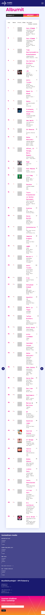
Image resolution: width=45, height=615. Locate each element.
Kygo (27, 162)
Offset (28, 148)
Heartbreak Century (30, 435)
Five (27, 289)
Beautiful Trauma (30, 280)
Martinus (29, 405)
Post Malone (30, 168)
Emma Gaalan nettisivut (6, 565)
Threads (3, 544)
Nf (27, 412)
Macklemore (30, 395)
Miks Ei (27, 484)
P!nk (28, 278)
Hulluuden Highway (30, 141)
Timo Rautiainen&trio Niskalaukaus (32, 52)
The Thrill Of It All (30, 122)
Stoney (27, 170)
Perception (28, 413)
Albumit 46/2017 (41, 368)
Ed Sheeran (30, 129)
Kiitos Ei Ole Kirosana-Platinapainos (29, 359)
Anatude (28, 84)
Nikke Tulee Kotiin (30, 463)
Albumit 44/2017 (3, 368)
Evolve (27, 240)
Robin (28, 101)
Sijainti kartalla (5, 586)
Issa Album (28, 441)
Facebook (3, 541)
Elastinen (29, 112)
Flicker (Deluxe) (29, 329)
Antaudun (28, 220)
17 (26, 229)
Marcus (28, 403)
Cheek (28, 114)
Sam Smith (29, 120)
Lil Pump (29, 175)
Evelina (29, 208)
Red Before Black (30, 347)
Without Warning (30, 157)
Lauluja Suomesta (30, 56)
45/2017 (30, 15)
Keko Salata (30, 367)
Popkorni (28, 73)
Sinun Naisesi (29, 380)
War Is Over (28, 65)
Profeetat (29, 109)
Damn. (27, 425)
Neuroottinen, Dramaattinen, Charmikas (29, 371)
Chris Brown (30, 517)
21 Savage (29, 440)
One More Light (29, 473)
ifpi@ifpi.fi (4, 591)
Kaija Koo (29, 378)
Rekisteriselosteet (5, 592)
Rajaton (29, 184)
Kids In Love (28, 163)
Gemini (27, 397)
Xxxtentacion (31, 227)
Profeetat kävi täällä (30, 115)
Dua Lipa (29, 388)
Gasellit (29, 297)
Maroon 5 (29, 256)
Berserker (28, 95)
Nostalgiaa (28, 311)
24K (27, 210)
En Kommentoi (29, 269)
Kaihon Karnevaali (30, 201)
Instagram (3, 540)
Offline (27, 338)
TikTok (2, 559)
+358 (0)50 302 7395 (5, 589)
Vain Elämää (30, 28)
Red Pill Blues (29, 258)
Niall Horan (30, 327)
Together (28, 407)
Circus (27, 320)
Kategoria (10, 15)
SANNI (28, 246)
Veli (27, 299)
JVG (27, 71)
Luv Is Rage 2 (29, 494)
